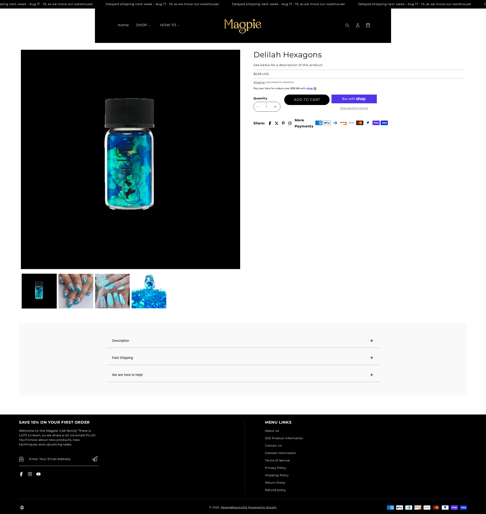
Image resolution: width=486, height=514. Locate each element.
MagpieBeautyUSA (234, 507)
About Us (272, 431)
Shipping (259, 82)
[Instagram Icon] (30, 475)
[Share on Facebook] (270, 123)
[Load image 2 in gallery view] (75, 291)
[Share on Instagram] (290, 123)
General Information (280, 453)
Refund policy (275, 490)
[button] (368, 25)
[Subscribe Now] (95, 459)
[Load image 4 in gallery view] (149, 291)
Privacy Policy (275, 468)
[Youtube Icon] (38, 475)
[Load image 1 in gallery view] (39, 291)
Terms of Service (277, 460)
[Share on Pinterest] (283, 123)
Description (120, 341)
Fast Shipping (122, 358)
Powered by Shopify (262, 507)
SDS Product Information (284, 438)
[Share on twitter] (277, 123)
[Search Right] (347, 25)
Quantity (260, 98)
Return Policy (275, 482)
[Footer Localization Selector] (22, 507)
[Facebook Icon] (21, 475)
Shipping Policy (277, 475)
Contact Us (273, 445)
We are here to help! (127, 375)
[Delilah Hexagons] (130, 159)
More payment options (354, 108)
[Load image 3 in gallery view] (112, 291)
